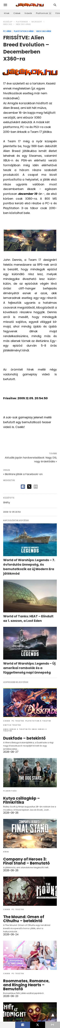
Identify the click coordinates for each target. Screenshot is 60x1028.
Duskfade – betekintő (24, 738)
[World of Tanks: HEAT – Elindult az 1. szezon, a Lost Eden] (30, 596)
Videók (28, 13)
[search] (55, 5)
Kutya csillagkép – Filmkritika (21, 800)
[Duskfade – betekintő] (30, 702)
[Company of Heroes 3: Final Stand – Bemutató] (30, 833)
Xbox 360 (7, 24)
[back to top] (53, 1015)
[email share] (36, 487)
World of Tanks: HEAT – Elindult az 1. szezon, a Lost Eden (28, 618)
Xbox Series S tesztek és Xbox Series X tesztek (25, 730)
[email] (52, 1025)
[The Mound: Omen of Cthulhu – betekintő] (30, 891)
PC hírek (7, 31)
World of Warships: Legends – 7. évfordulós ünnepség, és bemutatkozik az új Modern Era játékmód (29, 567)
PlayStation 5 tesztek (38, 721)
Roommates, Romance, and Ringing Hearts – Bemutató (26, 985)
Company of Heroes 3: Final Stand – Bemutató (26, 861)
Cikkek (16, 13)
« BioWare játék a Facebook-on (23, 474)
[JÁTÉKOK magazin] (30, 4)
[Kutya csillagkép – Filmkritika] (30, 772)
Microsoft (37, 22)
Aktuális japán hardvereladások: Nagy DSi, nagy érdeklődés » (31, 459)
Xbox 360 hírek (23, 24)
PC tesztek (18, 721)
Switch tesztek (12, 725)
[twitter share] (29, 486)
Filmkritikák (10, 791)
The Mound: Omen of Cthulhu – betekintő (23, 918)
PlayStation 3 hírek (24, 31)
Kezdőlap (7, 22)
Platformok (42, 13)
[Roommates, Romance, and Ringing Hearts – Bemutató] (30, 955)
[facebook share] (23, 487)
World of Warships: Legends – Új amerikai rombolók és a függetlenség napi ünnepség (29, 668)
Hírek (6, 13)
